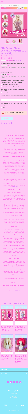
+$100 (4, 107)
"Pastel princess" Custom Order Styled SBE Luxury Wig (20, 328)
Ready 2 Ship (16, 178)
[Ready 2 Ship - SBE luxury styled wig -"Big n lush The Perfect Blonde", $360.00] (7, 344)
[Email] (4, 123)
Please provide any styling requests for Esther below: (14, 95)
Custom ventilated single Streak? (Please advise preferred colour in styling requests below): (12, 81)
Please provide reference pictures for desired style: (13, 63)
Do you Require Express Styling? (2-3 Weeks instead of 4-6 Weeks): (14, 104)
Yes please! (5, 92)
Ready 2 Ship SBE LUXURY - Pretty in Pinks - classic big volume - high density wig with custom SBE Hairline (21, 358)
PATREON (17, 290)
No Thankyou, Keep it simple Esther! (10, 84)
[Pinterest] (11, 123)
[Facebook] (1, 123)
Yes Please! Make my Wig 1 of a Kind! (11, 86)
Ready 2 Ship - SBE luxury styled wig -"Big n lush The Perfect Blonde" (7, 357)
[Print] (6, 123)
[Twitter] (9, 123)
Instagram (15, 186)
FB (11, 186)
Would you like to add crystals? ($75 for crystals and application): (13, 90)
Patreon (22, 271)
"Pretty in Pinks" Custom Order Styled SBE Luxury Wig (7, 328)
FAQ (10, 276)
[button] (17, 60)
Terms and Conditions (9, 234)
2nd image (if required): (6, 72)
